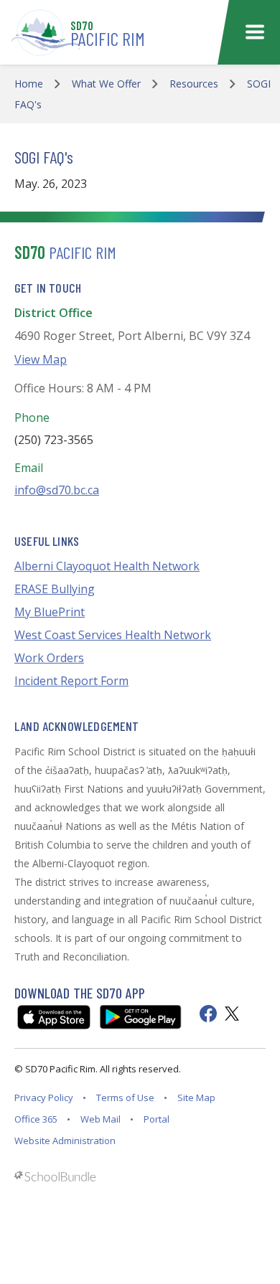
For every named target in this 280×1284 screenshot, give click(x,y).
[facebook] (208, 1013)
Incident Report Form (71, 681)
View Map (40, 359)
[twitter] (232, 1013)
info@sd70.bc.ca (56, 490)
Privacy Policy (43, 1097)
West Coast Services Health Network (112, 635)
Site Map (196, 1097)
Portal (156, 1119)
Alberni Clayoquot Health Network (107, 566)
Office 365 (35, 1119)
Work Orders (49, 658)
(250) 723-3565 (53, 440)
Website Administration (65, 1140)
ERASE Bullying (54, 589)
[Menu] (255, 32)
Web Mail (100, 1119)
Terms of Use (125, 1097)
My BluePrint (49, 612)
